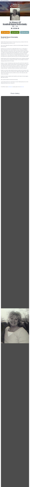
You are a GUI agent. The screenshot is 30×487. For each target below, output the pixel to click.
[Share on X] (13, 28)
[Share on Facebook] (11, 28)
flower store (22, 86)
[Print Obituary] (18, 28)
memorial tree (10, 86)
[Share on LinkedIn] (15, 28)
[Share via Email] (16, 28)
